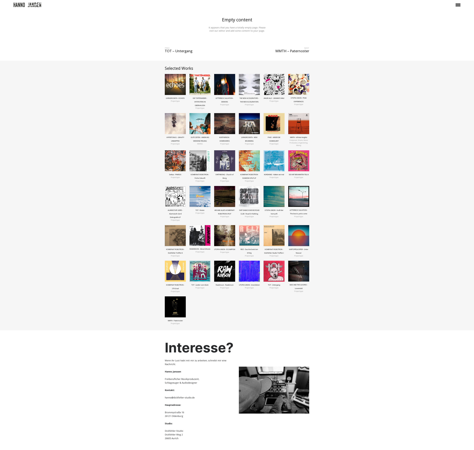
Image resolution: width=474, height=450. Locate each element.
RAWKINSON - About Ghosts (200, 249)
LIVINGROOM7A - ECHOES (175, 98)
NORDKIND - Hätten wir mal (274, 174)
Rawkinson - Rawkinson (225, 285)
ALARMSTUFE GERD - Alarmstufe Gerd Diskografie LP (175, 213)
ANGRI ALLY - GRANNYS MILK (274, 98)
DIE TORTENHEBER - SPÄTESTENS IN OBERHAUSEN (200, 101)
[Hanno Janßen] (27, 5)
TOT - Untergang (274, 285)
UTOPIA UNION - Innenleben (249, 285)
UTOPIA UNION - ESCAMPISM (224, 249)
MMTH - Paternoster (175, 320)
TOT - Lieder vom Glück (199, 285)
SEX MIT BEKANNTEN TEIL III (299, 174)
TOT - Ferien (200, 210)
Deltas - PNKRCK (175, 174)
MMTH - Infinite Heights (298, 137)
